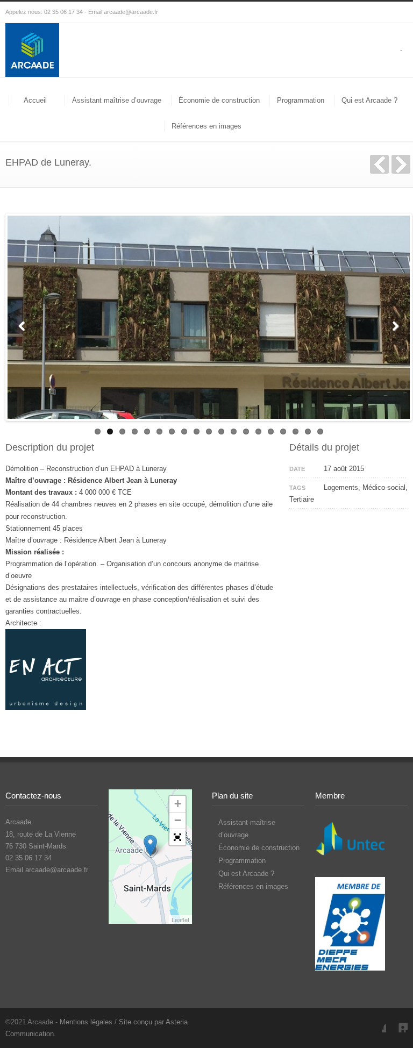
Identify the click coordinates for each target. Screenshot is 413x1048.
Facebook (375, 1021)
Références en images (206, 126)
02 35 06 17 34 (63, 12)
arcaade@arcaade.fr (131, 12)
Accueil (35, 100)
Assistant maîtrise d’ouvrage (116, 100)
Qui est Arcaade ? (369, 100)
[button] (177, 837)
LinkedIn (397, 1021)
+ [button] (177, 803)
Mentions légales (86, 1022)
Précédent (379, 164)
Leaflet (180, 919)
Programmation (300, 100)
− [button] (177, 820)
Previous (23, 324)
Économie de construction (219, 100)
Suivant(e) (400, 164)
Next (393, 324)
